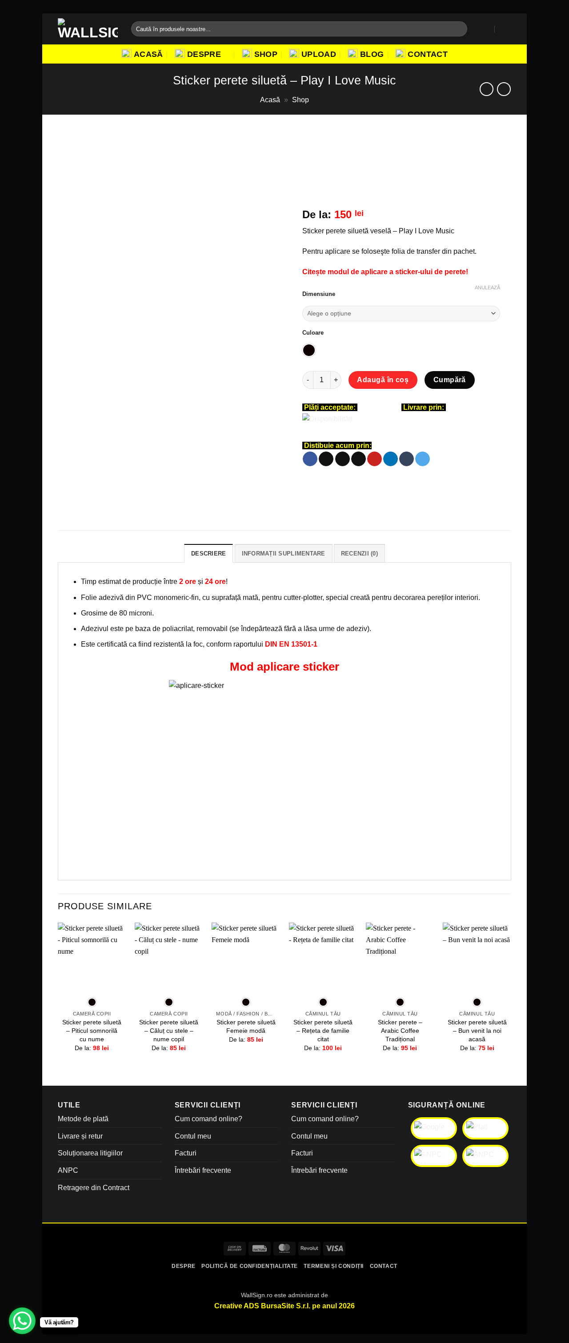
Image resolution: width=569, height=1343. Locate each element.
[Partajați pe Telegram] (422, 459)
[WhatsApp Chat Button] (22, 1320)
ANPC (68, 1170)
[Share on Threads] (342, 459)
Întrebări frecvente (203, 1170)
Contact (427, 54)
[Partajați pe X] (326, 459)
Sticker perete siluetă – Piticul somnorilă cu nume (91, 1030)
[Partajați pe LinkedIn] (390, 459)
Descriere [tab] (208, 553)
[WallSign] (88, 28)
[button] (486, 29)
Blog (372, 54)
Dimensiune (318, 294)
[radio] (309, 350)
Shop (265, 54)
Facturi (185, 1153)
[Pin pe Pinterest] (374, 459)
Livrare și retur (80, 1136)
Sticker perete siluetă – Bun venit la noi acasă (477, 1030)
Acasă (148, 54)
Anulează (487, 287)
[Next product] (486, 89)
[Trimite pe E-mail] (358, 459)
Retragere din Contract (93, 1187)
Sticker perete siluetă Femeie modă (246, 1026)
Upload (318, 54)
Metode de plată (83, 1119)
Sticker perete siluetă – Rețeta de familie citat (323, 1030)
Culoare (313, 333)
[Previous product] (504, 89)
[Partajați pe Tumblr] (406, 459)
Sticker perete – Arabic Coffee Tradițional (400, 1030)
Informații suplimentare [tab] (283, 553)
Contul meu (193, 1136)
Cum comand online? (208, 1119)
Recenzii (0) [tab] (359, 553)
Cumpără (449, 380)
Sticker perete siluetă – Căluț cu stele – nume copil (168, 1030)
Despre (204, 54)
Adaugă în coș (383, 380)
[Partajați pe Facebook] (310, 459)
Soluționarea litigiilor (90, 1153)
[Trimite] (458, 28)
